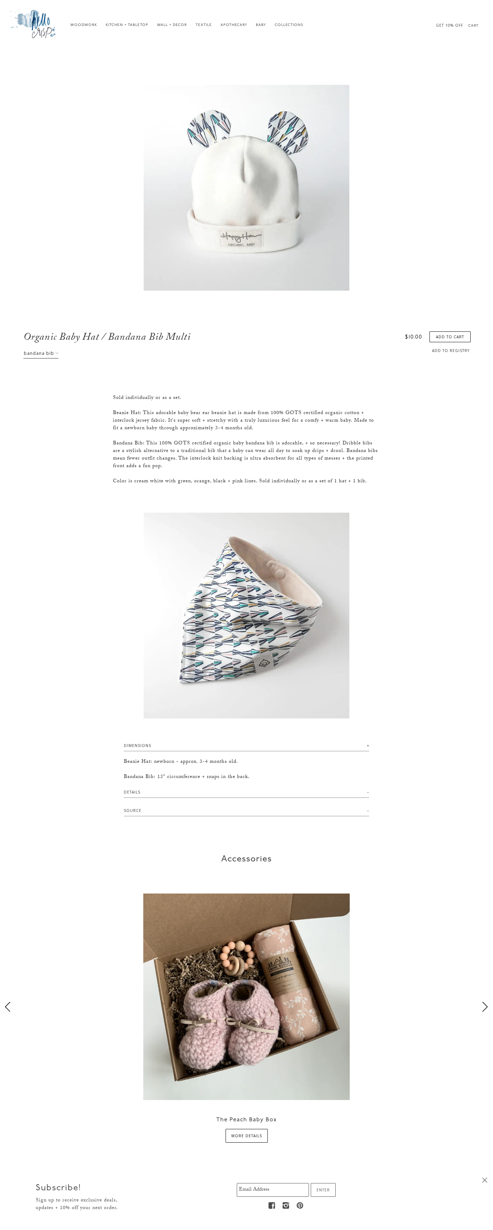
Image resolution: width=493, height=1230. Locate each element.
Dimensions (137, 745)
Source (132, 810)
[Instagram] (286, 1206)
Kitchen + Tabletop (127, 25)
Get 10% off (449, 25)
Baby (261, 25)
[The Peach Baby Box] (246, 996)
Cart (473, 26)
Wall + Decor (172, 25)
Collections (289, 25)
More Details (246, 1135)
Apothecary (234, 25)
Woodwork (83, 25)
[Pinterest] (300, 1206)
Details (132, 792)
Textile (204, 25)
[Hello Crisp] (33, 23)
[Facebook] (272, 1206)
